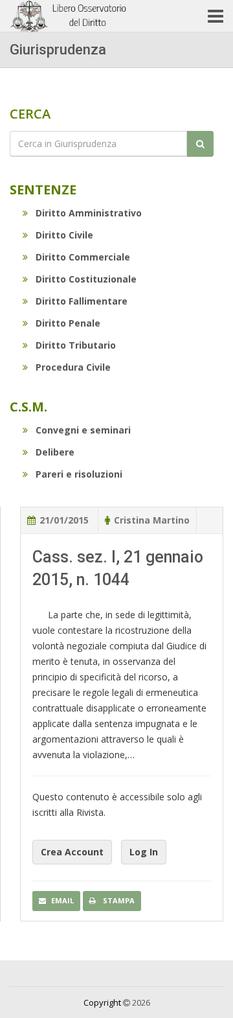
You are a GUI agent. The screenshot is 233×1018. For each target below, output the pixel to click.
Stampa (118, 900)
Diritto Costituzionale (86, 279)
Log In (143, 852)
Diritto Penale (68, 323)
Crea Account (72, 852)
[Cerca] (200, 144)
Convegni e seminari (83, 430)
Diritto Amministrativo (89, 213)
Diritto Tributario (76, 345)
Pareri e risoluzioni (79, 474)
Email (62, 900)
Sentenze (43, 189)
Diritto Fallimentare (82, 301)
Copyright (102, 1002)
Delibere (55, 452)
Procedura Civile (73, 367)
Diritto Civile (64, 235)
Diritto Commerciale (83, 257)
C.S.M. (28, 406)
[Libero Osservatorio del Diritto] (70, 16)
